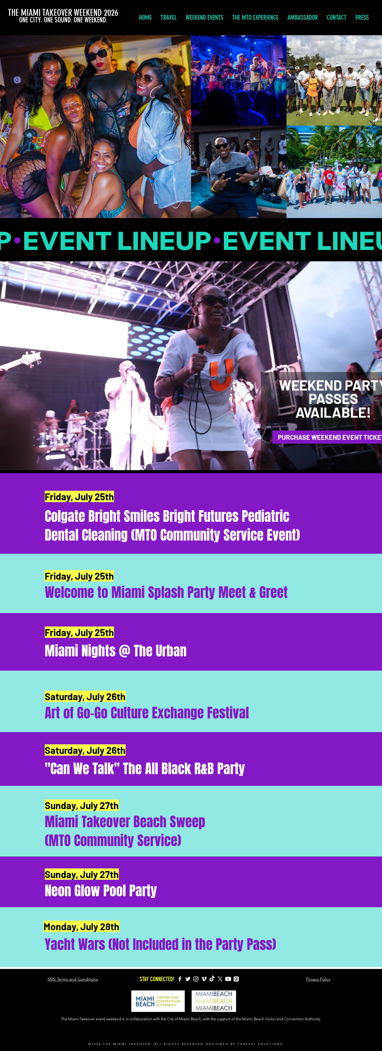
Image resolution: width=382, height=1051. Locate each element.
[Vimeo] (204, 979)
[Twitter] (187, 979)
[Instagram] (195, 979)
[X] (220, 979)
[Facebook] (179, 979)
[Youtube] (228, 979)
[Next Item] (371, 126)
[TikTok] (212, 979)
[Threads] (236, 979)
